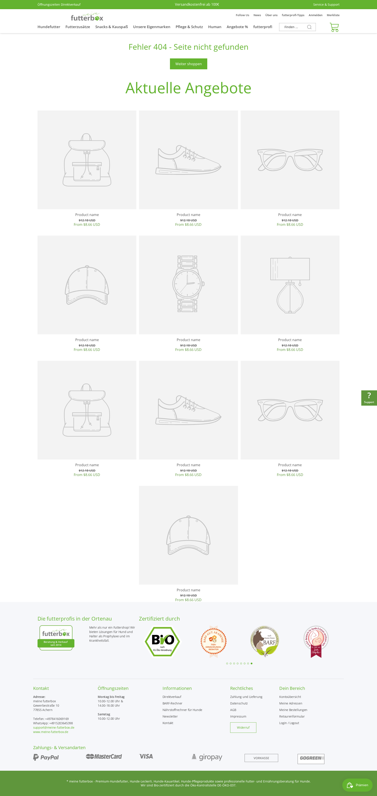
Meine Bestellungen (293, 710)
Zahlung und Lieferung (246, 697)
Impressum (238, 716)
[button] (333, 27)
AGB (233, 710)
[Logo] (87, 15)
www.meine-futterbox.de (50, 732)
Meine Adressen (290, 703)
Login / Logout (289, 723)
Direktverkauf (172, 697)
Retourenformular (292, 716)
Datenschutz (239, 703)
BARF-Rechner (172, 703)
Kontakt (168, 723)
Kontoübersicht (290, 697)
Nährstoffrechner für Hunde (182, 710)
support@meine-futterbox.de (53, 727)
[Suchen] (308, 27)
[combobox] (297, 27)
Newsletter (170, 716)
